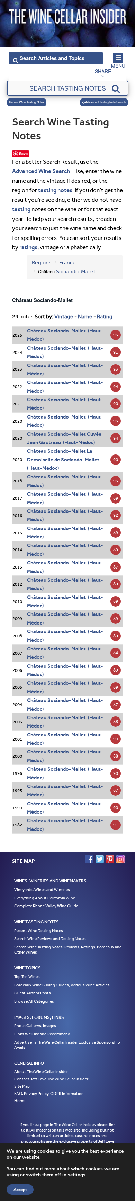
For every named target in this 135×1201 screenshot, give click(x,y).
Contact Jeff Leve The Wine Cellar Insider (51, 1079)
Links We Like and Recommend (42, 1034)
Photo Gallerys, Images (35, 1025)
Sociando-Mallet (76, 271)
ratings (28, 247)
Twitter (100, 859)
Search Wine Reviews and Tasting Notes (50, 938)
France (67, 262)
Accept (20, 1189)
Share (103, 71)
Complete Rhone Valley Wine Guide (46, 905)
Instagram (120, 859)
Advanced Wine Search (41, 171)
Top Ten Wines (27, 976)
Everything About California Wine (44, 897)
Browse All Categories (34, 1001)
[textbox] (67, 88)
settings (77, 1175)
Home (19, 1100)
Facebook (89, 859)
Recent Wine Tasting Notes (26, 102)
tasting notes (55, 190)
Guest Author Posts (32, 993)
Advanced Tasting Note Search (105, 102)
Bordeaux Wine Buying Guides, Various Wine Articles (62, 985)
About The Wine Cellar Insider (41, 1071)
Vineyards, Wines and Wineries (42, 889)
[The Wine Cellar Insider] (67, 15)
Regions (42, 262)
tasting (21, 209)
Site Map (22, 1086)
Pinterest (110, 859)
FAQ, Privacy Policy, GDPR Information (49, 1093)
